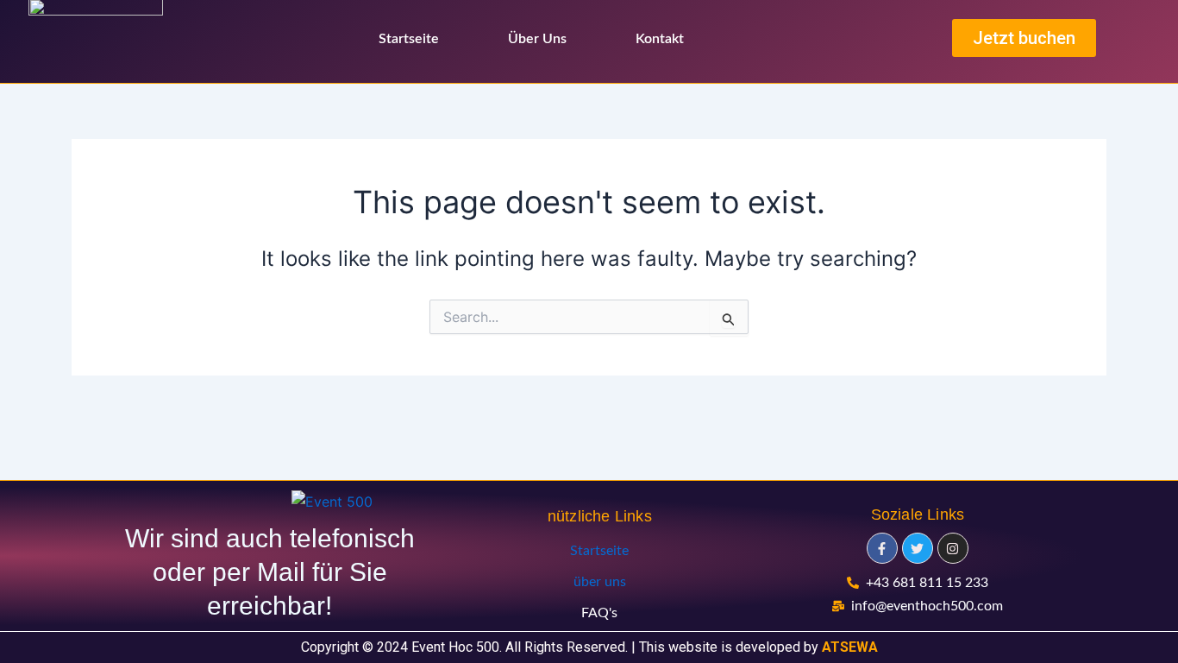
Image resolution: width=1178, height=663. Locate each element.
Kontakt (660, 39)
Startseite (409, 39)
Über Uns (537, 39)
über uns (599, 582)
